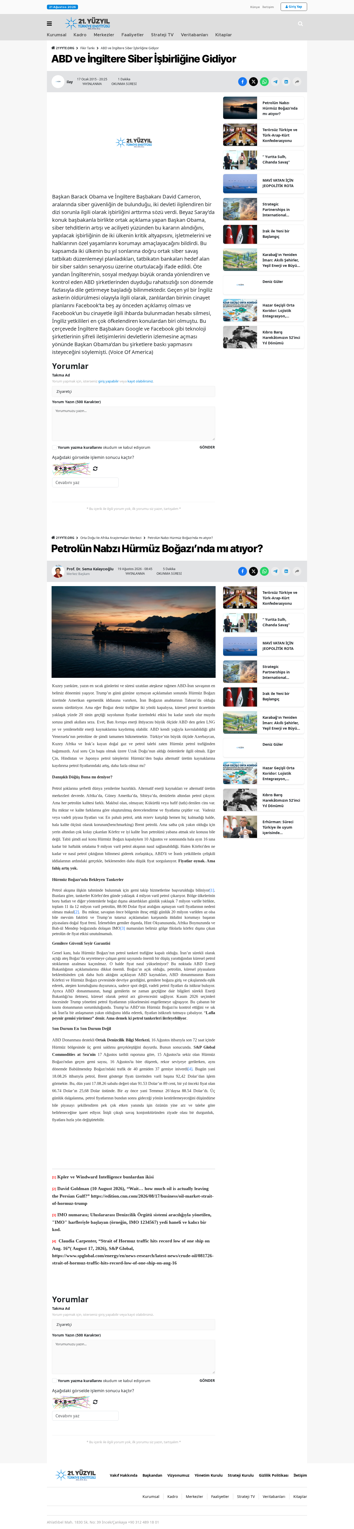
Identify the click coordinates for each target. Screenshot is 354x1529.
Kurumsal (56, 35)
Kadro (80, 35)
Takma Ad (61, 375)
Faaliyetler (133, 35)
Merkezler (104, 35)
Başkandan (152, 1475)
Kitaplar (223, 35)
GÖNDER (207, 447)
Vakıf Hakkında (123, 1475)
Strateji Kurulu (241, 1475)
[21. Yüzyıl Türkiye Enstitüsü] (75, 1474)
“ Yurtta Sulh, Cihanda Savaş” (276, 159)
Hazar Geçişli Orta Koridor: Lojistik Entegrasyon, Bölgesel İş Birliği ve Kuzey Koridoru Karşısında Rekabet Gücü (280, 311)
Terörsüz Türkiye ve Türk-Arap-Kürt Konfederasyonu (280, 135)
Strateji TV (162, 35)
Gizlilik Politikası (273, 1475)
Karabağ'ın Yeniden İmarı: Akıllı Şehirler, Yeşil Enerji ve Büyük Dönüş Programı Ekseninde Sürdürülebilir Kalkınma (281, 260)
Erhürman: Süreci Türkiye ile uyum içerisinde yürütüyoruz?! (278, 827)
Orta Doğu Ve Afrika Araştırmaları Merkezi (110, 538)
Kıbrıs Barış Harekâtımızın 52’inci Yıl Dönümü (281, 337)
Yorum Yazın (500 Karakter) (76, 401)
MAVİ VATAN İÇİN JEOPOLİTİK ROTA (278, 183)
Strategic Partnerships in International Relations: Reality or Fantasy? (280, 210)
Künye (255, 7)
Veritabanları (194, 35)
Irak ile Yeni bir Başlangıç (276, 234)
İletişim (268, 7)
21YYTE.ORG (65, 48)
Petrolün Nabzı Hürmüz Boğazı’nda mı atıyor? (280, 108)
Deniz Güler (273, 281)
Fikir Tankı (87, 48)
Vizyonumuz (178, 1475)
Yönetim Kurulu (209, 1475)
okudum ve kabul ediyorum (104, 447)
